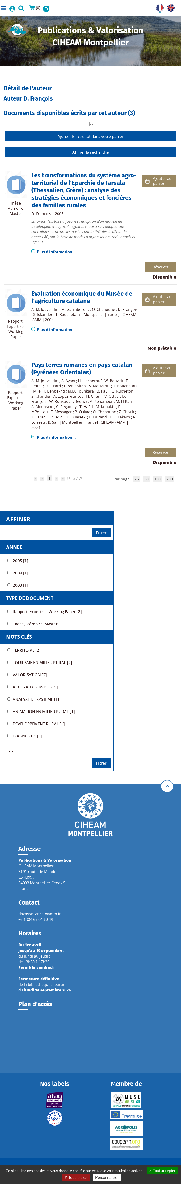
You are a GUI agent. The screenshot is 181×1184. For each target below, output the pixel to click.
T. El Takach (120, 417)
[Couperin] (126, 1144)
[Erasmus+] (126, 1114)
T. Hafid (86, 406)
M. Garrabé (71, 309)
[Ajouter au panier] (147, 181)
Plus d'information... (56, 251)
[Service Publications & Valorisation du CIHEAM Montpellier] (17, 29)
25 (137, 479)
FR (158, 6)
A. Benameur (101, 401)
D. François (41, 213)
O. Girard (53, 386)
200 (169, 479)
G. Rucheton (122, 391)
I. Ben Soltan (75, 386)
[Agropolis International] (126, 1128)
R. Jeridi (57, 417)
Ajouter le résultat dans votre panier (91, 136)
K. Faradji (39, 417)
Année (14, 547)
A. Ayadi (68, 380)
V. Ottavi (111, 396)
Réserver (161, 267)
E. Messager (61, 411)
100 (157, 479)
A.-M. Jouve (41, 309)
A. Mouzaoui (99, 386)
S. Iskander (43, 314)
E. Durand (98, 417)
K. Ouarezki (76, 417)
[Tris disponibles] (91, 123)
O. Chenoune (103, 309)
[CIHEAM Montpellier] (90, 814)
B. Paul (103, 391)
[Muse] (126, 1100)
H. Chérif (94, 396)
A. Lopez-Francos (68, 396)
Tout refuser (77, 1178)
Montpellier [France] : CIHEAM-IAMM (94, 422)
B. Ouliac (82, 411)
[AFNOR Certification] (54, 1100)
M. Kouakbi (105, 406)
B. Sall (53, 422)
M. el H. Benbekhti (49, 391)
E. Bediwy (79, 401)
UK (169, 6)
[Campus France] (54, 1118)
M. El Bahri (125, 401)
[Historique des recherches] (46, 7)
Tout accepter (163, 1171)
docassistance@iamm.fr (39, 913)
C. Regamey (66, 406)
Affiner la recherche (90, 152)
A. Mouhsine (42, 406)
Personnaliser (107, 1178)
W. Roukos (58, 401)
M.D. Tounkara (81, 391)
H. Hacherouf (90, 380)
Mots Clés (19, 637)
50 (146, 479)
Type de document (29, 598)
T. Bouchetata (67, 314)
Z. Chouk (126, 411)
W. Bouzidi (113, 380)
